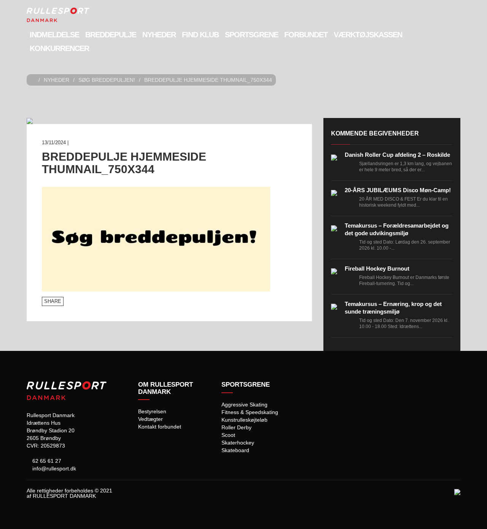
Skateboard (235, 450)
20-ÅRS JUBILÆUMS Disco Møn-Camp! (398, 190)
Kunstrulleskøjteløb (244, 420)
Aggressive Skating (244, 405)
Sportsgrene (251, 34)
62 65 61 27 (46, 461)
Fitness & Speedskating (249, 412)
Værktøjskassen (368, 34)
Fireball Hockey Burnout (377, 268)
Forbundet (306, 34)
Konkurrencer (59, 48)
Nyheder (159, 34)
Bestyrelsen (152, 411)
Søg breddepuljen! (106, 80)
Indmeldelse (54, 34)
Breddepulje (110, 34)
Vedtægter (150, 419)
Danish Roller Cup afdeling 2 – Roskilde (397, 154)
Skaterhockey (237, 443)
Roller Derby (236, 427)
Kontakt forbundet (159, 427)
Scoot (228, 435)
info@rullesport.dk (53, 468)
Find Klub (200, 34)
